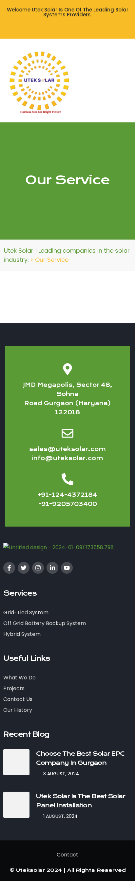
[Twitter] (23, 568)
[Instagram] (38, 568)
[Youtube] (67, 568)
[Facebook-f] (9, 568)
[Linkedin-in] (52, 568)
